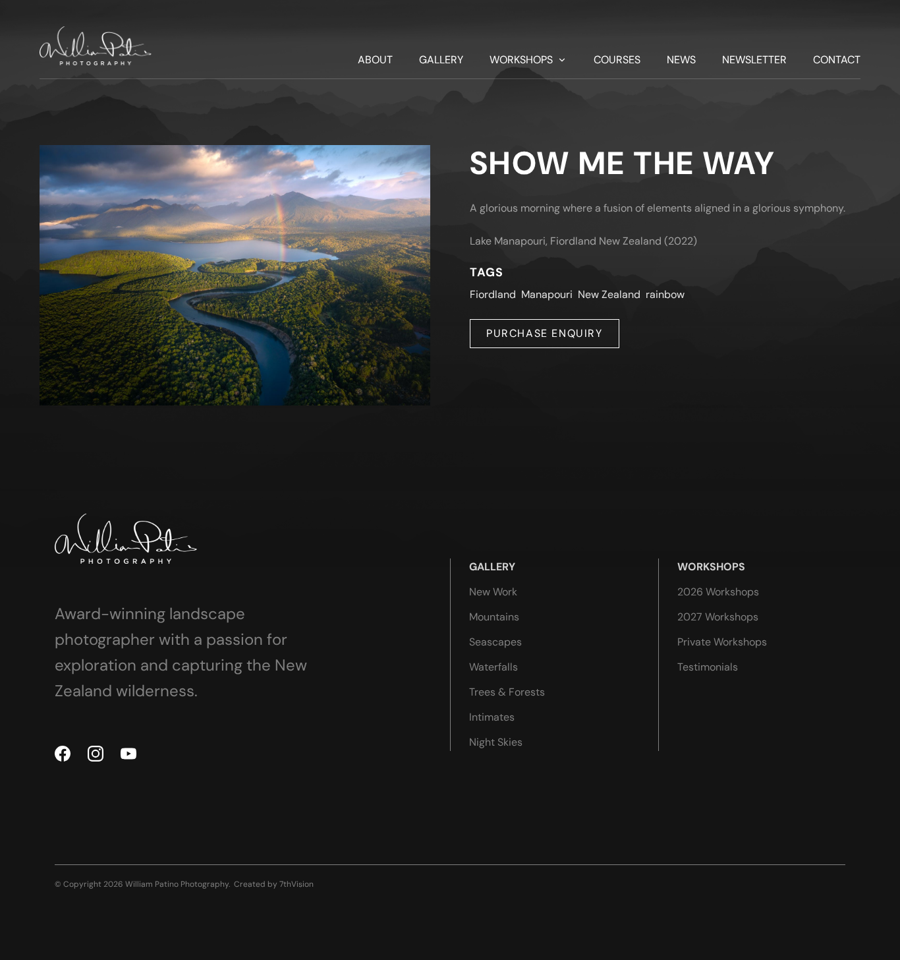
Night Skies (495, 742)
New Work (493, 592)
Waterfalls (493, 667)
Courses (617, 60)
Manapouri (547, 294)
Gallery (441, 60)
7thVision (296, 884)
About (375, 60)
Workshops (521, 60)
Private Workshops (722, 642)
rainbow (665, 294)
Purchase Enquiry (544, 333)
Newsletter (754, 60)
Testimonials (707, 667)
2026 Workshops (718, 592)
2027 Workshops (717, 617)
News (681, 60)
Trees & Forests (507, 692)
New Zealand (609, 294)
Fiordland (493, 294)
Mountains (494, 617)
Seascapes (495, 642)
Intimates (492, 717)
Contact (836, 60)
